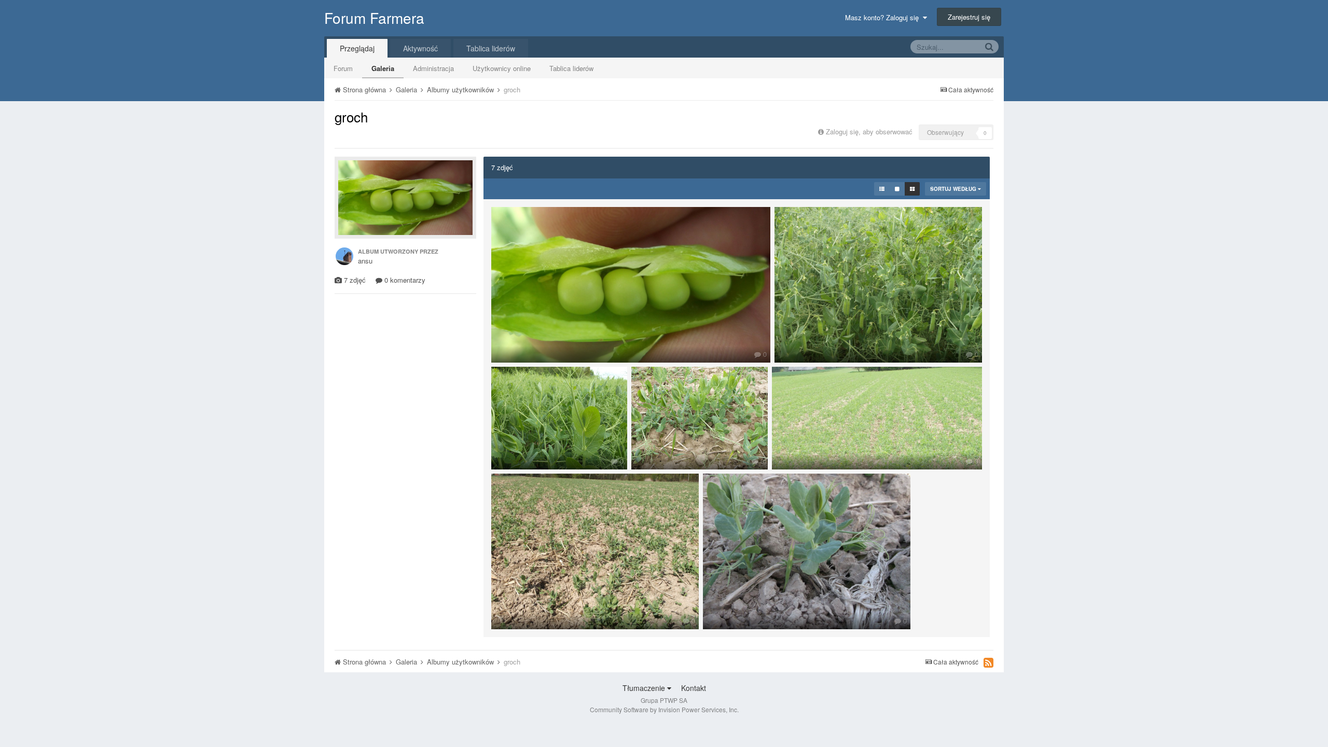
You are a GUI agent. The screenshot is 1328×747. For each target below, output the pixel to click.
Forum (343, 68)
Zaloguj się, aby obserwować (869, 131)
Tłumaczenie (644, 688)
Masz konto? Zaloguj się (884, 17)
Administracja (433, 68)
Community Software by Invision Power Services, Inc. (664, 709)
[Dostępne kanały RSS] (988, 662)
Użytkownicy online (502, 68)
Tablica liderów (571, 68)
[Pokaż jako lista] (882, 189)
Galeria (382, 68)
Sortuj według (954, 188)
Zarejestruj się (969, 17)
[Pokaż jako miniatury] (912, 189)
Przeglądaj (357, 48)
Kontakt (693, 688)
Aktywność (420, 48)
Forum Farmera (374, 17)
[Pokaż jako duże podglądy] (897, 189)
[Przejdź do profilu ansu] (344, 256)
